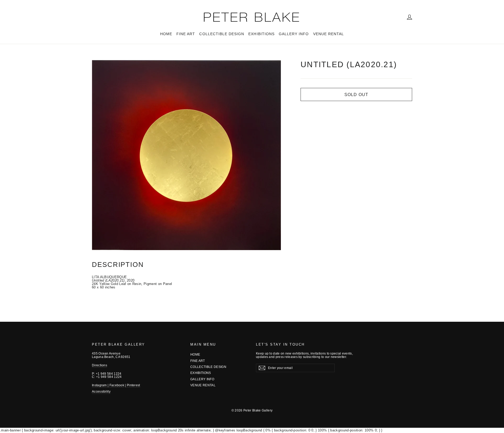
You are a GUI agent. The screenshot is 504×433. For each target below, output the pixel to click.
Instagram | (100, 385)
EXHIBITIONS (261, 34)
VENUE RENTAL (328, 34)
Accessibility (101, 391)
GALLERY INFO (294, 34)
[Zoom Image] (186, 155)
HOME (166, 34)
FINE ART (185, 34)
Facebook (116, 385)
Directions (99, 365)
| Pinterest (132, 385)
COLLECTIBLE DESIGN (221, 34)
